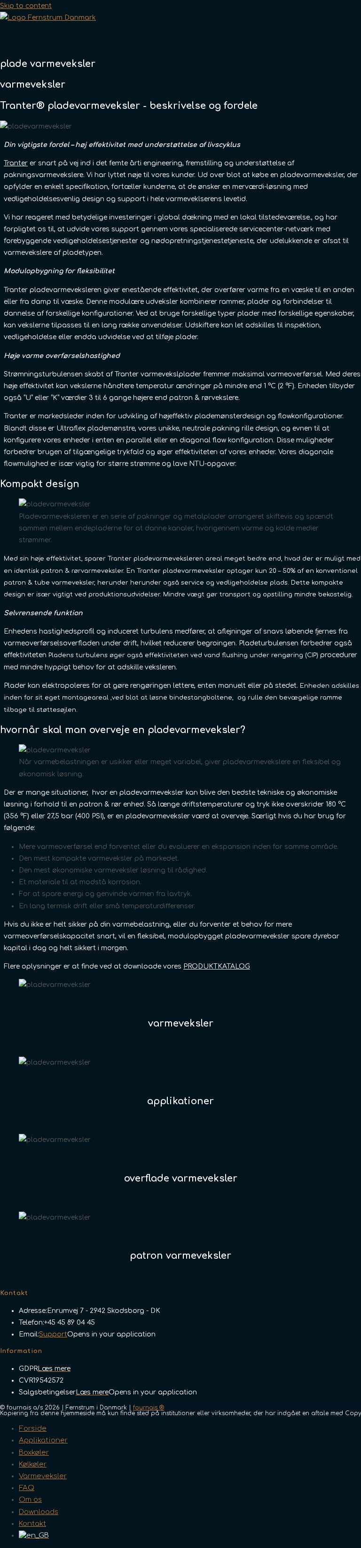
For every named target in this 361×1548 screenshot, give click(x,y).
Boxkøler (34, 1453)
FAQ (26, 1488)
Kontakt (32, 1524)
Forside (33, 1429)
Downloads (38, 1512)
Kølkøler (33, 1464)
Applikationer (43, 1440)
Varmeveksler (43, 1476)
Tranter (16, 163)
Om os (30, 1500)
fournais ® (148, 1407)
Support (53, 1334)
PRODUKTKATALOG (216, 966)
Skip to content (26, 5)
